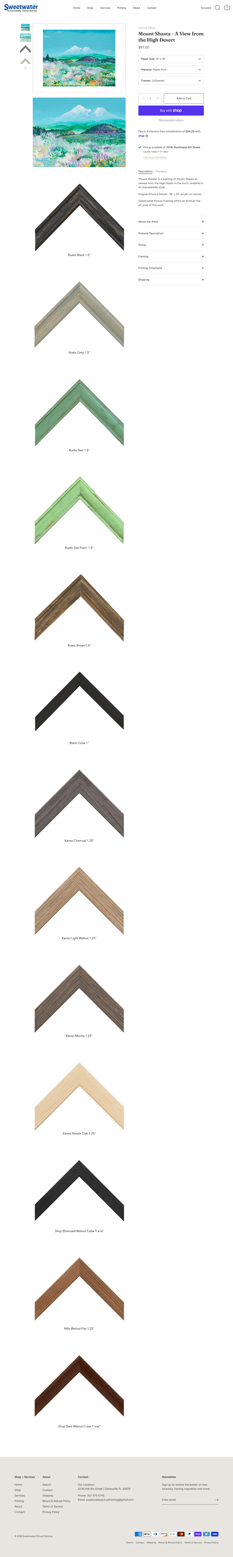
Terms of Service (52, 1506)
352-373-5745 (95, 1495)
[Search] (218, 8)
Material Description (150, 233)
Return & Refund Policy (56, 1501)
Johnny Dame (146, 27)
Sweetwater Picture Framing (37, 1536)
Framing (143, 256)
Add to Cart (184, 98)
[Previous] (25, 20)
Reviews (161, 171)
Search (46, 1484)
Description (145, 171)
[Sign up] (216, 1500)
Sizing (142, 244)
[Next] (25, 68)
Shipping (143, 279)
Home (76, 7)
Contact (151, 7)
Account (206, 7)
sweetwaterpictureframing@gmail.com (110, 1499)
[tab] (147, 171)
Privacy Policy (50, 1512)
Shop (90, 7)
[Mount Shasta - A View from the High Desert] (25, 27)
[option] (25, 28)
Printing (121, 7)
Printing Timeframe (150, 268)
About (136, 7)
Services (105, 7)
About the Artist (148, 221)
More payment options (171, 119)
